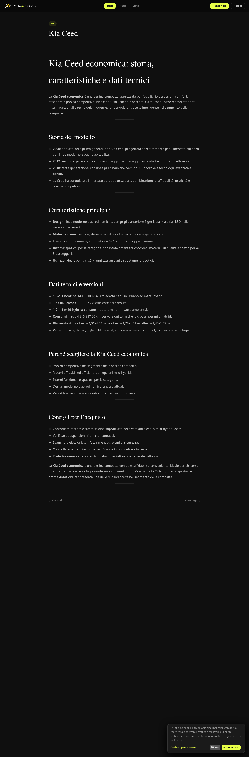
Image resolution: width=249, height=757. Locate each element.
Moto (135, 6)
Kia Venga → (192, 500)
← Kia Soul (55, 500)
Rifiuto (215, 747)
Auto (123, 6)
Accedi (238, 6)
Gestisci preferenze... (184, 747)
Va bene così (231, 747)
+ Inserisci (219, 6)
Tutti (110, 6)
